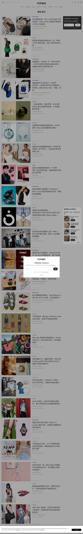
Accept (76, 529)
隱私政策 (47, 272)
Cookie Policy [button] (17, 529)
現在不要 (41, 275)
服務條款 (44, 272)
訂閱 (55, 269)
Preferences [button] (42, 529)
